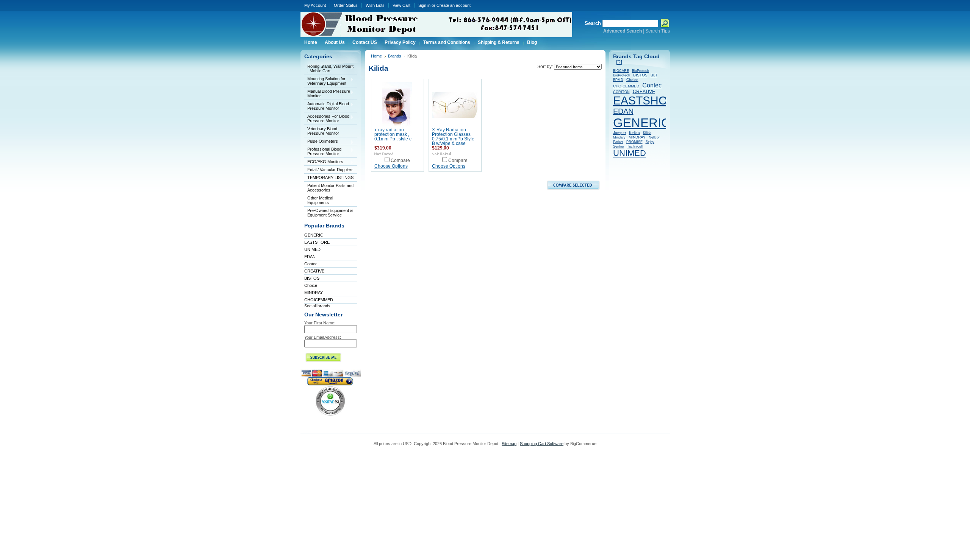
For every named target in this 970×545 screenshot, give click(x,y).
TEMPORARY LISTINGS (330, 177)
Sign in (424, 5)
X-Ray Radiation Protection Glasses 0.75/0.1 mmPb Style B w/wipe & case (453, 137)
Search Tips (657, 31)
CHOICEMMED (318, 299)
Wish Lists (375, 5)
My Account (315, 5)
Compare (400, 160)
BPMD (618, 80)
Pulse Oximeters (321, 142)
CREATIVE (314, 271)
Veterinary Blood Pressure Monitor (323, 130)
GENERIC (313, 235)
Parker (618, 142)
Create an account (453, 5)
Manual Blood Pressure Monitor (327, 93)
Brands (394, 56)
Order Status (346, 5)
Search (593, 23)
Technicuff (635, 146)
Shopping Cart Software (541, 443)
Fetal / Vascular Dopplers (329, 170)
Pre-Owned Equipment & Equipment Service (330, 212)
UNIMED (312, 249)
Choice (310, 285)
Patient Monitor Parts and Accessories (329, 187)
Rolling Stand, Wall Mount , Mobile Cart (329, 68)
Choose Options (391, 166)
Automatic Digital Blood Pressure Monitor (326, 106)
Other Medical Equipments (318, 200)
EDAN (310, 256)
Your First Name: (319, 323)
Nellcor (654, 137)
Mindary (620, 137)
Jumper (619, 133)
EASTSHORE (317, 242)
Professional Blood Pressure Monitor (322, 151)
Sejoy (650, 142)
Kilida (647, 133)
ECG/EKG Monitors (323, 162)
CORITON (621, 92)
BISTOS (311, 278)
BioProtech (621, 75)
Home (376, 56)
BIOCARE (621, 71)
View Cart (401, 5)
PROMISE (634, 142)
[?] (619, 62)
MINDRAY (313, 292)
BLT (654, 75)
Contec (311, 264)
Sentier (618, 146)
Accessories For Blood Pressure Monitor (326, 118)
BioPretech (640, 71)
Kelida (634, 133)
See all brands (317, 306)
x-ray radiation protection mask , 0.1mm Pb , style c (392, 134)
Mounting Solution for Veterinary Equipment (325, 81)
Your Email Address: (322, 337)
